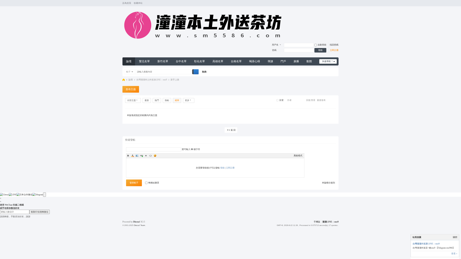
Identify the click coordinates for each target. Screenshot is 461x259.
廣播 (296, 61)
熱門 (157, 100)
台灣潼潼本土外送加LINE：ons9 (151, 79)
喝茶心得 (254, 61)
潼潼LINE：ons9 (330, 222)
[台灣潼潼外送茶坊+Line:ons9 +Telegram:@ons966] (204, 40)
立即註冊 (334, 50)
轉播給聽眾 (153, 182)
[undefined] (44, 194)
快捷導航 (326, 61)
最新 (147, 100)
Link (141, 155)
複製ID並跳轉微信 (39, 212)
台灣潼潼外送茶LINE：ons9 (426, 243)
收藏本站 (138, 3)
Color (132, 155)
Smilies (155, 155)
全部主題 (131, 100)
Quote (146, 155)
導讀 (270, 61)
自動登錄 (322, 45)
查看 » (454, 253)
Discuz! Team (139, 225)
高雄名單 (217, 61)
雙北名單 (144, 61)
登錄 (320, 50)
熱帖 (167, 100)
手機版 (317, 222)
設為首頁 (126, 3)
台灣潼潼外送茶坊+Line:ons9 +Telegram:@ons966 (123, 79)
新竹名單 (162, 61)
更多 (187, 100)
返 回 (233, 130)
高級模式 (298, 155)
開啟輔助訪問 (333, 3)
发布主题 (131, 89)
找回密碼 (334, 45)
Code (150, 155)
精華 (177, 100)
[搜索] (196, 71)
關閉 (455, 237)
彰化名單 (199, 61)
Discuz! (136, 222)
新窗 (281, 100)
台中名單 (181, 61)
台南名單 (236, 61)
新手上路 (175, 79)
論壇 (128, 61)
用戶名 (275, 45)
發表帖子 (134, 182)
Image (137, 155)
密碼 (274, 50)
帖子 (128, 72)
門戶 (283, 61)
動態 (309, 61)
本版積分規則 (328, 182)
